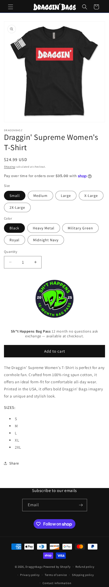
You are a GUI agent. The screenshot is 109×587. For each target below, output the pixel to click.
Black (14, 228)
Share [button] (14, 463)
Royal (15, 240)
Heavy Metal (43, 228)
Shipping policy (83, 575)
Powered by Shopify (57, 567)
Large (66, 195)
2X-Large (17, 207)
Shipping (9, 166)
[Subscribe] (81, 505)
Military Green (80, 228)
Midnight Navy (45, 240)
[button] (10, 7)
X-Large (91, 195)
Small (15, 195)
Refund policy (84, 567)
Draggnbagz (34, 567)
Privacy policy (30, 575)
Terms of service (56, 575)
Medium (40, 195)
